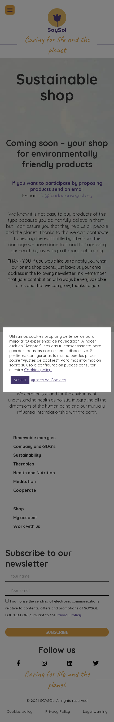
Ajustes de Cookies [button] (48, 380)
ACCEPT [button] (20, 380)
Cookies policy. (38, 370)
